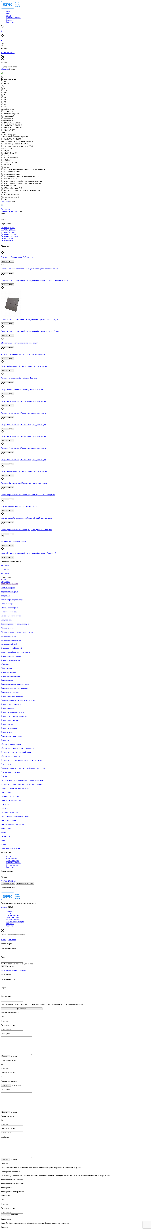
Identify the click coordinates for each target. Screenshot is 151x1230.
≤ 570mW (7, 165)
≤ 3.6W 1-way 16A (11, 158)
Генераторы (5, 804)
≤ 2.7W (6, 155)
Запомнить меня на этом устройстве (18, 964)
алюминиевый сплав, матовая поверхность (21, 176)
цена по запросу (7, 261)
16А (5, 199)
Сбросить (5, 69)
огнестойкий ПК (10, 179)
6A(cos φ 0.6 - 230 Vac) (13, 188)
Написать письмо (8, 883)
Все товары (5, 209)
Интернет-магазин (13, 18)
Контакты (10, 22)
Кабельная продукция (10, 812)
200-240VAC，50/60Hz (13, 128)
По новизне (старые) (9, 236)
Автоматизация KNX (9, 584)
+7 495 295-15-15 (8, 53)
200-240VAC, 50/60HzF (13, 125)
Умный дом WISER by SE (11, 648)
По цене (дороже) (8, 232)
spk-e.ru (4, 907)
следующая (5, 582)
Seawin (6, 83)
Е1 (5, 97)
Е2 (5, 102)
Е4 (5, 107)
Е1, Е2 (6, 100)
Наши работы (11, 858)
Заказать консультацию (15, 922)
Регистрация (6, 970)
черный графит (10, 135)
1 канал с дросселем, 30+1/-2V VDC (18, 146)
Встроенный (9, 111)
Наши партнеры (12, 861)
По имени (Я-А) (7, 240)
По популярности (8, 228)
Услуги (8, 16)
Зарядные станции (8, 820)
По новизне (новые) (9, 234)
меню (8, 12)
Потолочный (9, 116)
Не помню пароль (19, 970)
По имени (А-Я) (7, 238)
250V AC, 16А (9, 130)
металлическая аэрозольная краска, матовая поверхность (26, 169)
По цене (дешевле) (8, 230)
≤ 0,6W (6, 151)
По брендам (12, 211)
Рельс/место (8, 118)
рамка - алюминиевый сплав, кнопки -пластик (22, 183)
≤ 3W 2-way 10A (10, 162)
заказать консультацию (25, 883)
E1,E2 (6, 93)
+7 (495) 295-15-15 (8, 881)
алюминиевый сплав (12, 174)
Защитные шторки (11, 195)
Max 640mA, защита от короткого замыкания (22, 190)
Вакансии (10, 20)
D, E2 (6, 90)
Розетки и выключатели (10, 772)
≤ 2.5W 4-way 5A (10, 153)
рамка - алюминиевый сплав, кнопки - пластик (23, 181)
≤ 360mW (7, 160)
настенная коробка (11, 114)
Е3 (5, 104)
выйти (3, 940)
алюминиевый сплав (12, 172)
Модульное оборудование (11, 744)
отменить (12, 940)
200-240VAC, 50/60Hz (12, 123)
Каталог (4, 211)
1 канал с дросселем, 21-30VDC (16, 144)
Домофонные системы (10, 796)
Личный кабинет (12, 865)
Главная (9, 911)
